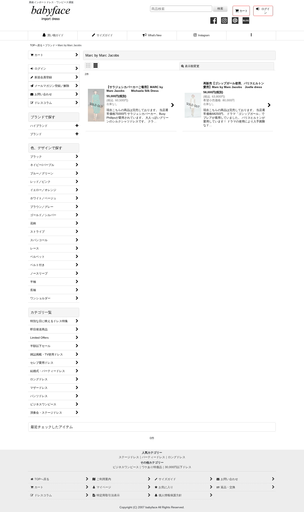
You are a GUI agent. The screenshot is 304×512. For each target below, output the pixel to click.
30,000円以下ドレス (178, 467)
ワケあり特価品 (152, 467)
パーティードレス (153, 457)
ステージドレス (129, 457)
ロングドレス (176, 457)
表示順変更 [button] (192, 66)
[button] (251, 35)
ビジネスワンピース (126, 467)
